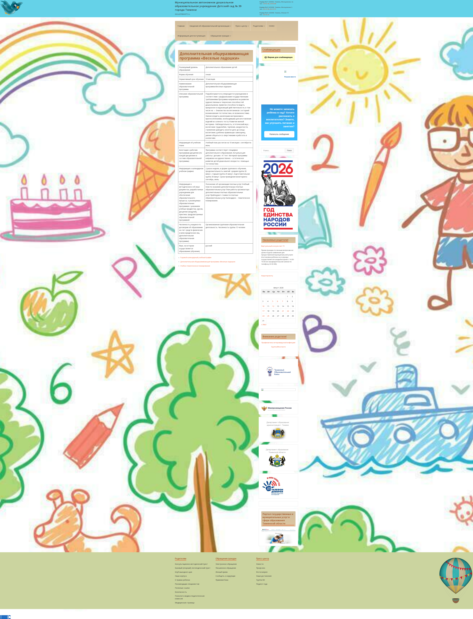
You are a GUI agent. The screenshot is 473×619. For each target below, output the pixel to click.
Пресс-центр (241, 26)
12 (273, 306)
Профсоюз (260, 568)
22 (288, 311)
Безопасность (181, 592)
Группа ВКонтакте (278, 347)
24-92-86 (273, 4)
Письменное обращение (226, 568)
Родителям (258, 26)
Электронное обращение (226, 564)
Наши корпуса (181, 576)
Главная (181, 26)
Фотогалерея (261, 572)
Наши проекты (267, 276)
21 (283, 311)
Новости (259, 564)
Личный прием (222, 572)
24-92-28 (266, 4)
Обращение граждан (220, 35)
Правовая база (222, 580)
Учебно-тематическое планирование (195, 266)
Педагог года (261, 584)
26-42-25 (266, 15)
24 (263, 316)
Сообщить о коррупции (225, 576)
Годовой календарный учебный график (195, 257)
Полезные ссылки (182, 588)
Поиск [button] (289, 150)
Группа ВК (260, 580)
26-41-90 (266, 9)
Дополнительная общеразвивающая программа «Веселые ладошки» (207, 262)
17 (263, 311)
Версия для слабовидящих (280, 57)
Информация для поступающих (191, 35)
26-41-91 (273, 9)
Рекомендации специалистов (187, 584)
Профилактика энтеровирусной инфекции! (278, 342)
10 (263, 306)
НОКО (271, 26)
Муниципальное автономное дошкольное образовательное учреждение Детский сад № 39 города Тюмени (208, 6)
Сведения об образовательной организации (209, 26)
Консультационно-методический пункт (191, 564)
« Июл (263, 324)
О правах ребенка (182, 580)
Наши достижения (263, 576)
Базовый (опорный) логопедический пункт (192, 568)
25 (268, 316)
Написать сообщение (279, 134)
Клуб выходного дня (183, 572)
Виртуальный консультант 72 (273, 246)
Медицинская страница (184, 603)
